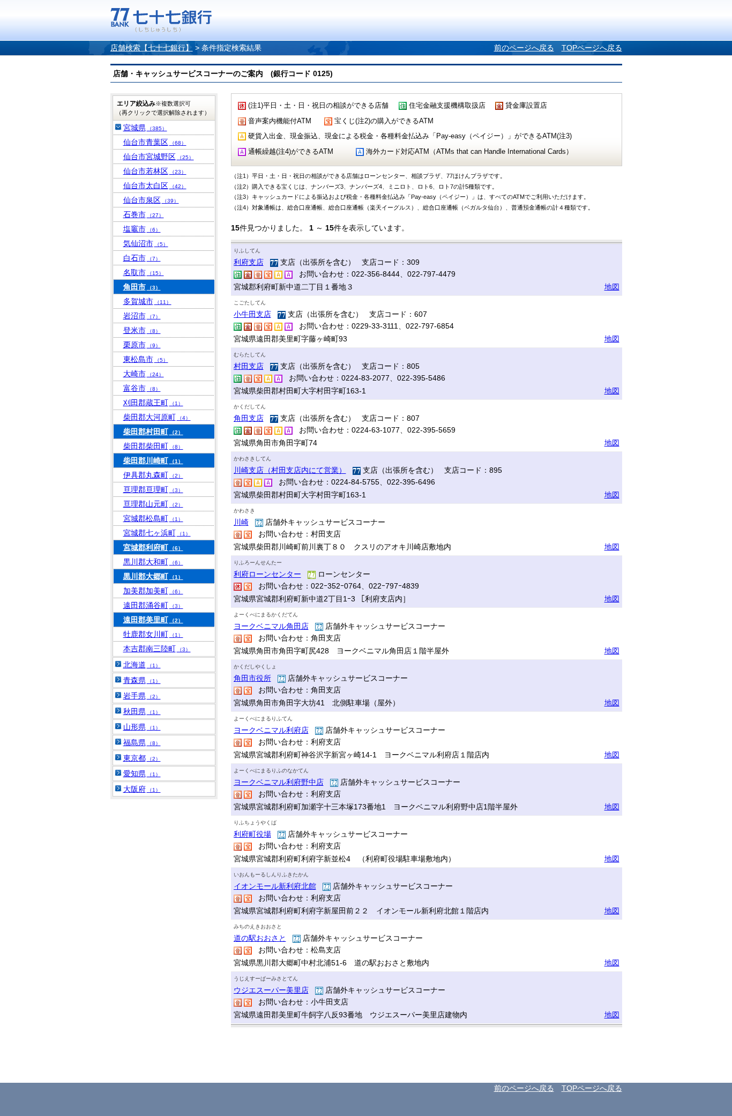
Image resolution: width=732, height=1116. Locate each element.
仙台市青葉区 (154, 142)
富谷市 (142, 388)
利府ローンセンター (267, 574)
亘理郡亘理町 (153, 489)
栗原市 (142, 344)
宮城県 (145, 127)
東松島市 (145, 359)
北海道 (142, 664)
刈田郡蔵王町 (153, 402)
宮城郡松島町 (153, 518)
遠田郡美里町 (153, 619)
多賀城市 (147, 301)
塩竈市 (142, 229)
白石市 (142, 258)
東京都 (142, 758)
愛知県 (142, 773)
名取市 (143, 272)
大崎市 (143, 373)
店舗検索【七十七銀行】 (151, 47)
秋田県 (142, 711)
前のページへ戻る (524, 47)
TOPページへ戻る (592, 47)
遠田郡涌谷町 (153, 605)
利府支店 (249, 262)
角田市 (142, 286)
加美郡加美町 (153, 590)
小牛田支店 (252, 314)
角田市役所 (252, 678)
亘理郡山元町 (153, 504)
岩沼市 (142, 315)
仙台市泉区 (151, 200)
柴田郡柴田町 (153, 446)
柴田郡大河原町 (157, 417)
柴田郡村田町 (153, 431)
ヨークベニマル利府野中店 (279, 782)
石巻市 (143, 214)
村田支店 (249, 366)
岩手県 (142, 695)
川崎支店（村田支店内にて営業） (290, 470)
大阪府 (142, 789)
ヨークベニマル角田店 (271, 626)
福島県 (142, 742)
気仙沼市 (145, 243)
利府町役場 (252, 834)
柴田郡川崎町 (153, 460)
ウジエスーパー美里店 (271, 990)
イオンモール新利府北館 (275, 886)
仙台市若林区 (154, 171)
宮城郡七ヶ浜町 (157, 533)
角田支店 (249, 418)
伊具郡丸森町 (153, 475)
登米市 (142, 330)
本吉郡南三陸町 (157, 648)
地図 (611, 286)
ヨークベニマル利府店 (271, 730)
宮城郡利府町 (153, 547)
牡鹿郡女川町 (153, 634)
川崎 (241, 522)
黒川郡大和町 (153, 561)
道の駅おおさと (260, 938)
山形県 (142, 727)
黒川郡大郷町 (153, 576)
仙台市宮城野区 (158, 156)
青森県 (142, 680)
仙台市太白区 (154, 185)
